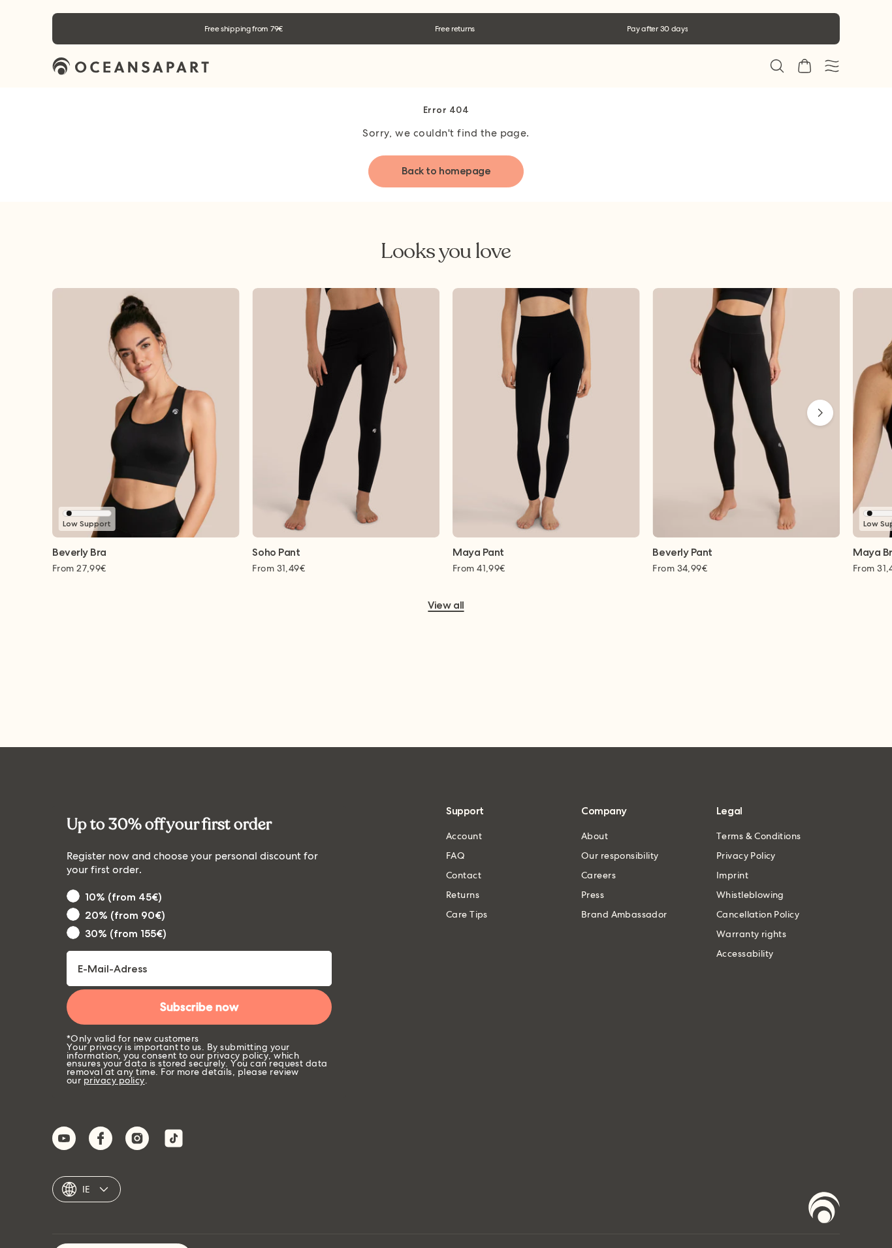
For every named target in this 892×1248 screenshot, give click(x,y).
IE (86, 1189)
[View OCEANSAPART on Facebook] (100, 1138)
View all (446, 605)
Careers (598, 875)
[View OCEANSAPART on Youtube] (64, 1138)
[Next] (820, 413)
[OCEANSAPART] (130, 66)
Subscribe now (199, 1007)
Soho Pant (276, 552)
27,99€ (79, 568)
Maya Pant (478, 552)
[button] (777, 66)
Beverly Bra (79, 552)
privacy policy (114, 1080)
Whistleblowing (750, 895)
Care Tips (467, 914)
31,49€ (278, 568)
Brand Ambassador (624, 914)
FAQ (455, 855)
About (594, 836)
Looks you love (446, 251)
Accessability (744, 953)
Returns (462, 895)
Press (592, 895)
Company (604, 811)
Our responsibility (620, 855)
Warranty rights (751, 934)
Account (464, 836)
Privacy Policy (746, 855)
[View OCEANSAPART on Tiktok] (173, 1138)
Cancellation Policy (757, 914)
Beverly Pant (682, 552)
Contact (463, 875)
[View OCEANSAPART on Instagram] (137, 1138)
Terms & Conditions (758, 836)
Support (465, 811)
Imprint (732, 875)
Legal (729, 811)
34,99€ (679, 568)
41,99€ (479, 568)
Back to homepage (446, 171)
